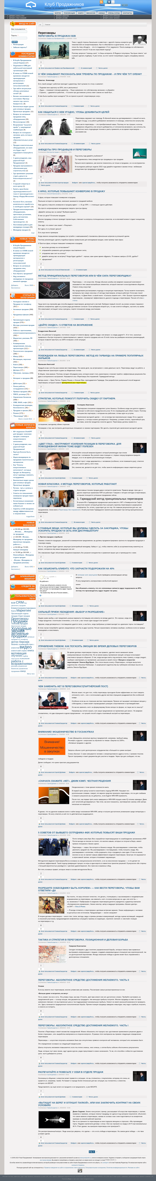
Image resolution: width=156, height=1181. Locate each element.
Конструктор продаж (53, 152)
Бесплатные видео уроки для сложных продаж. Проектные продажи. (23, 109)
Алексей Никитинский (53, 193)
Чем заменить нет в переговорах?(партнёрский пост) (73, 686)
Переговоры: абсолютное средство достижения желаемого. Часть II (83, 980)
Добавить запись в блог (16, 16)
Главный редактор (52, 76)
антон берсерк (20, 641)
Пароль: (14, 35)
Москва (26, 537)
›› (96, 1152)
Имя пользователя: (19, 29)
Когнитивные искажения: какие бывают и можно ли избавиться (23, 503)
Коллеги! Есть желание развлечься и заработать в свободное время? (23, 204)
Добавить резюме (62, 18)
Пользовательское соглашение (95, 1167)
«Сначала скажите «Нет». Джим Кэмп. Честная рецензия (74, 781)
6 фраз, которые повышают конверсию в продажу (71, 191)
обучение (16, 655)
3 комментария (77, 1097)
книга (31, 650)
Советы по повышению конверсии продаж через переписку (23, 495)
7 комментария (79, 392)
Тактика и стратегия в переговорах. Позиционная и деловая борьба (83, 939)
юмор (23, 671)
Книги (80, 13)
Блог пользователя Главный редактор (54, 106)
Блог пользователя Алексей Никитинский (55, 270)
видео (26, 647)
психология (24, 658)
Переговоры (19, 618)
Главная (47, 24)
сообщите (105, 1162)
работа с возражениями (21, 662)
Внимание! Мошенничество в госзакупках (66, 732)
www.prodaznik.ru (85, 1158)
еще (32, 233)
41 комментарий (86, 68)
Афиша (101, 13)
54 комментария (77, 640)
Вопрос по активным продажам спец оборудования (21, 116)
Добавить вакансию (62, 16)
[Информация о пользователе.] (140, 44)
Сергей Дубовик (51, 449)
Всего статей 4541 (25, 419)
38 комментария (79, 522)
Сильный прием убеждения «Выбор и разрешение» (71, 612)
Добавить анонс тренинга (111, 18)
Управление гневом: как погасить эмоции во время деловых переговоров (87, 646)
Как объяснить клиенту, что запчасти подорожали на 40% (76, 568)
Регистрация (18, 44)
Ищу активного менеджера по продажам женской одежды (23, 279)
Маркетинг (23, 610)
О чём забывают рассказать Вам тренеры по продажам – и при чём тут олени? (90, 74)
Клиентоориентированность (25, 608)
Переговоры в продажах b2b (57, 36)
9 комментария (79, 106)
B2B (13, 603)
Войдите (75, 183)
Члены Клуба (114, 13)
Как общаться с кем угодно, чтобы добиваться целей (73, 112)
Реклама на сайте (133, 1167)
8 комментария (77, 478)
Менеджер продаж (20, 230)
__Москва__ (18, 532)
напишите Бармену (78, 1165)
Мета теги (30, 674)
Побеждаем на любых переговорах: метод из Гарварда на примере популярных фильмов (90, 356)
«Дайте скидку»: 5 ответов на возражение (65, 325)
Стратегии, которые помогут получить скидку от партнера (76, 398)
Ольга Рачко (80, 906)
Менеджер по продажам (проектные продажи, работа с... (22, 542)
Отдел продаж (24, 616)
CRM (20, 602)
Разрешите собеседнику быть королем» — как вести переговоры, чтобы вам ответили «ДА (89, 889)
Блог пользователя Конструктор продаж (55, 183)
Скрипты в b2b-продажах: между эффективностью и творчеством (23, 511)
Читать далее (103, 68)
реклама (14, 666)
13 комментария (81, 270)
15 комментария (79, 143)
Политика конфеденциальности (116, 1167)
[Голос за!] (41, 65)
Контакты (127, 13)
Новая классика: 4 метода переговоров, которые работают (77, 484)
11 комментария (79, 350)
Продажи (19, 621)
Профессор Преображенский (55, 38)
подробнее (30, 516)
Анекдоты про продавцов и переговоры (65, 149)
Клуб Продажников (64, 4)
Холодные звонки (21, 629)
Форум (58, 13)
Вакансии (90, 13)
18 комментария (79, 438)
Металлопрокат (19, 122)
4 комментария (79, 319)
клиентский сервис (19, 651)
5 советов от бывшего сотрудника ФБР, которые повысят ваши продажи (86, 832)
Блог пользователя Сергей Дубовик (53, 478)
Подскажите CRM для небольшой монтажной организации (22, 68)
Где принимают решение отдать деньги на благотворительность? (23, 176)
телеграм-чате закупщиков (87, 575)
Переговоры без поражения (69, 510)
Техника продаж (19, 623)
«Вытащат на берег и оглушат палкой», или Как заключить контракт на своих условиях (89, 1103)
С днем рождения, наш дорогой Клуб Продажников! (22, 160)
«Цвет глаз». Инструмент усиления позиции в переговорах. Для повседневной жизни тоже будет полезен (79, 445)
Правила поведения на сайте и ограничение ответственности (64, 1167)
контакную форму (45, 1160)
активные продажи (20, 634)
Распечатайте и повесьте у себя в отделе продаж (70, 1072)
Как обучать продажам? (23, 273)
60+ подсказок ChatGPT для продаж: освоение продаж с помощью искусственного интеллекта (22, 436)
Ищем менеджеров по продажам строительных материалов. (23, 459)
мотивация (18, 653)
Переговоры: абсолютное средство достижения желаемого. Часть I (83, 1025)
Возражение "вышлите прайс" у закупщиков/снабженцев (22, 127)
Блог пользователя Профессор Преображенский (57, 68)
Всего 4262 (29, 567)
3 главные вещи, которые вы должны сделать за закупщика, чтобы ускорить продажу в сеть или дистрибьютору (83, 529)
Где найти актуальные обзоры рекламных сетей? (22, 91)
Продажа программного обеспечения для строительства (22, 168)
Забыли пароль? (20, 47)
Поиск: (102, 5)
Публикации (69, 13)
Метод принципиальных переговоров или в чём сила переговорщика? (84, 275)
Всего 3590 (29, 285)
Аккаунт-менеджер (20, 550)
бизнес (14, 644)
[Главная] (32, 7)
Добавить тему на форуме (17, 18)
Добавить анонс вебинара (111, 16)
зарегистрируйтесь (88, 183)
